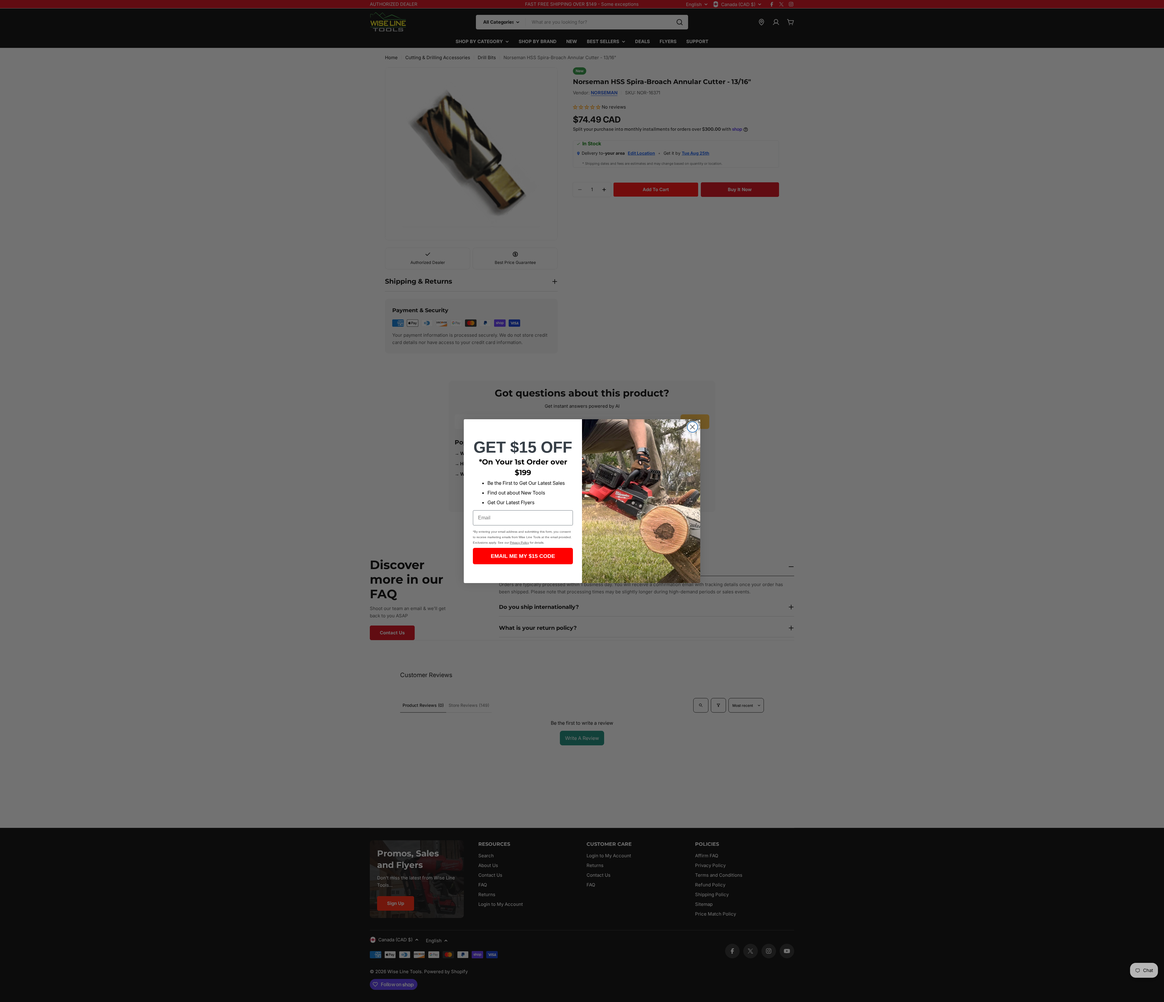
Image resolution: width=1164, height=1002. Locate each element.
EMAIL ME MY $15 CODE (523, 556)
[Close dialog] (692, 427)
